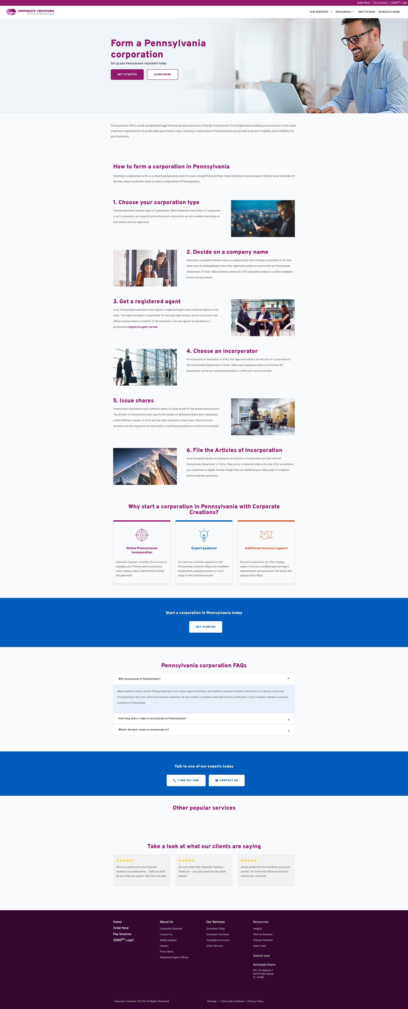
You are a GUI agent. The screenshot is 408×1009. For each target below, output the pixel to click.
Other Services (214, 945)
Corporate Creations (171, 928)
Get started (205, 626)
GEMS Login (399, 2)
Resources (343, 11)
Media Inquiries (168, 940)
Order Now (121, 928)
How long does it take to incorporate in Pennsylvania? (152, 718)
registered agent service (142, 326)
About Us (166, 922)
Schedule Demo (389, 11)
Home (117, 922)
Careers (164, 945)
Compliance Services (218, 940)
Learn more (162, 74)
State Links (259, 945)
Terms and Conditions (232, 1001)
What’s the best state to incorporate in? (143, 729)
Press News (166, 951)
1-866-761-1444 (188, 780)
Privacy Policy (255, 1001)
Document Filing (215, 928)
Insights (257, 928)
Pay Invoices (380, 2)
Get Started (127, 74)
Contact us (228, 780)
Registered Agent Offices (174, 957)
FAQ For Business (263, 934)
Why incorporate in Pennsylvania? (139, 678)
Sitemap (212, 1001)
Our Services (319, 11)
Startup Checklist (263, 940)
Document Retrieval (217, 934)
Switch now (366, 11)
